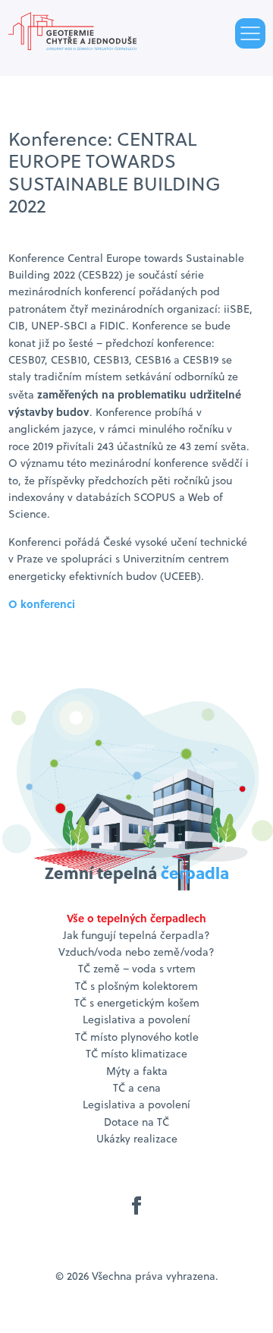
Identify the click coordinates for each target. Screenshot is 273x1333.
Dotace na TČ (136, 1122)
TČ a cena (137, 1087)
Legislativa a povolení (136, 1019)
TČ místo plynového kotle (137, 1037)
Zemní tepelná (137, 872)
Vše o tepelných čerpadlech (136, 917)
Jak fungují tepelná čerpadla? (136, 935)
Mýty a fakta (137, 1071)
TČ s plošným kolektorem (136, 986)
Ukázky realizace (136, 1138)
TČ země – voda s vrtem (137, 968)
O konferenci (41, 603)
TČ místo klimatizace (136, 1053)
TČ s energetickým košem (136, 1002)
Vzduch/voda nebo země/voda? (136, 952)
